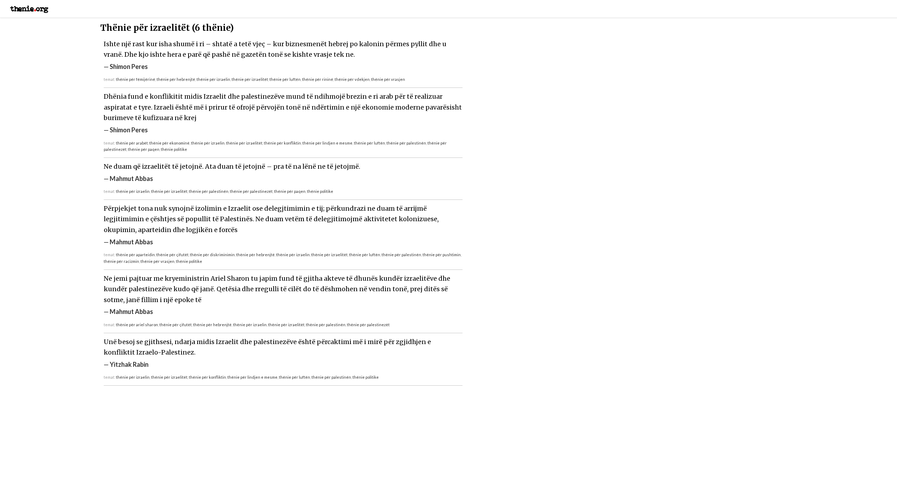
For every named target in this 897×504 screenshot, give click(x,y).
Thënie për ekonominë (169, 143)
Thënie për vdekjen (352, 79)
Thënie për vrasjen (388, 79)
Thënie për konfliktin (282, 143)
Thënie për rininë (317, 79)
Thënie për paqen (143, 149)
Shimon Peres (129, 66)
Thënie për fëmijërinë (135, 79)
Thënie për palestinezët (251, 191)
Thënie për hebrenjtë (176, 79)
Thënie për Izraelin (213, 79)
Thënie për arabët (132, 143)
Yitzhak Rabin (129, 364)
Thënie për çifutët (172, 254)
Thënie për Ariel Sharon (137, 324)
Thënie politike (174, 149)
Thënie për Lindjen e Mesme (327, 143)
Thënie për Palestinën (406, 143)
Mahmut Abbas (131, 178)
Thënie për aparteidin (135, 254)
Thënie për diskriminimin (212, 254)
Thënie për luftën (285, 79)
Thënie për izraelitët (250, 79)
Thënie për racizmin (121, 261)
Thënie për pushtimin (442, 254)
